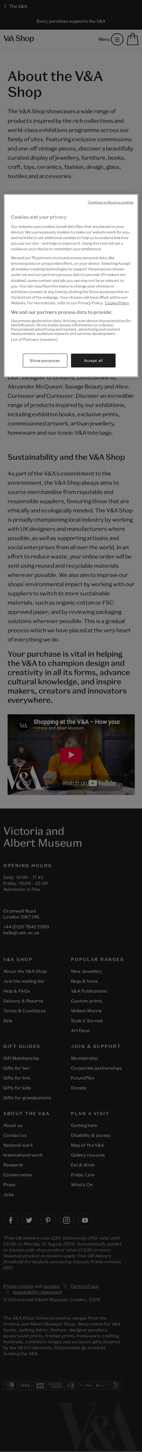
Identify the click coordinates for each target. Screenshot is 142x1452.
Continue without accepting (111, 202)
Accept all (93, 360)
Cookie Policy (117, 302)
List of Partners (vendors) (34, 339)
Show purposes (45, 360)
